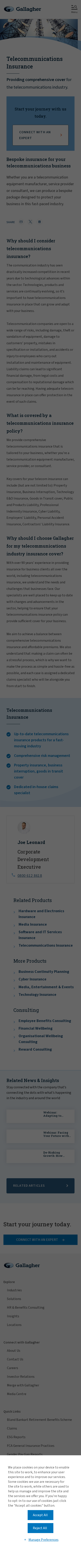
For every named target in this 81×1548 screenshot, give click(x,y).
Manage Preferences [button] (44, 1539)
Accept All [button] (40, 1515)
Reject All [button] (40, 1528)
